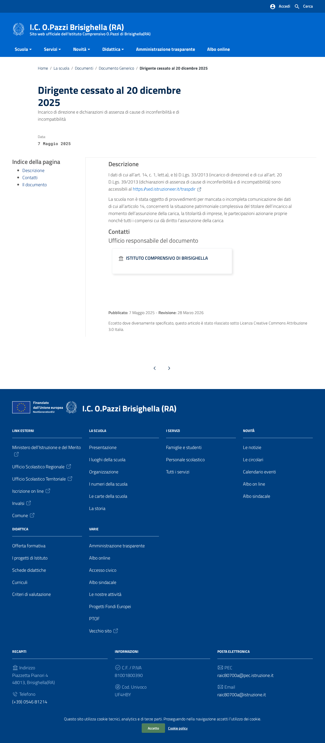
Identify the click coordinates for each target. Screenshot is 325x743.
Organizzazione (103, 471)
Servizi (50, 49)
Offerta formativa (28, 545)
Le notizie (252, 447)
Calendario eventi (259, 471)
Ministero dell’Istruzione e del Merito (46, 447)
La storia (97, 508)
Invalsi (18, 503)
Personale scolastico (185, 459)
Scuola (21, 49)
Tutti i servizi (177, 471)
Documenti (84, 68)
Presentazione (103, 447)
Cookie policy (178, 728)
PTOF (94, 618)
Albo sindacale (256, 496)
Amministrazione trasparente (165, 49)
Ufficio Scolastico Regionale (38, 466)
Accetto (153, 728)
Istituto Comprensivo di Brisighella (167, 258)
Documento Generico (116, 68)
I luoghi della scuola (107, 459)
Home (43, 68)
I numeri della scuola (108, 484)
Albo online (218, 49)
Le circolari (253, 459)
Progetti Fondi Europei (110, 606)
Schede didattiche (29, 570)
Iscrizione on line (28, 491)
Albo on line (254, 484)
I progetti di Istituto (29, 557)
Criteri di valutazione (31, 594)
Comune (20, 515)
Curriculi (19, 582)
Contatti (30, 177)
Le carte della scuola (108, 496)
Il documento (34, 184)
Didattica (111, 49)
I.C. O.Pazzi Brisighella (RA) (90, 28)
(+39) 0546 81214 (29, 701)
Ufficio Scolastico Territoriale (39, 478)
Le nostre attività (105, 594)
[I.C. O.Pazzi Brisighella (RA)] (18, 28)
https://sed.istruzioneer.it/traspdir (164, 188)
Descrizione (33, 170)
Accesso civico (102, 570)
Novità (79, 49)
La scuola (61, 68)
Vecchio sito (100, 630)
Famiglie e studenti (184, 447)
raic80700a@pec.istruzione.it (245, 675)
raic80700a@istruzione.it (241, 694)
